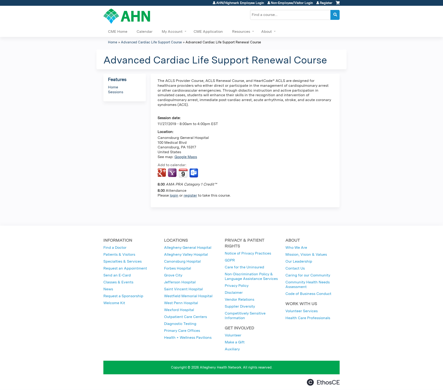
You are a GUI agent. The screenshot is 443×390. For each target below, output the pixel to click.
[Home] (126, 16)
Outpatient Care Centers (185, 317)
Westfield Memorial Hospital (188, 296)
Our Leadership (298, 261)
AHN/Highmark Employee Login (240, 2)
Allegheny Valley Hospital (186, 254)
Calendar (145, 31)
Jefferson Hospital (180, 282)
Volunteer (233, 335)
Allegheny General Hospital (187, 247)
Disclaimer (234, 292)
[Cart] (338, 4)
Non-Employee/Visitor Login (292, 2)
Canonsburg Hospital (182, 261)
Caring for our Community (307, 275)
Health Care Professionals (307, 318)
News (108, 289)
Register (326, 2)
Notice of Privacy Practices (248, 253)
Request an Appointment (125, 268)
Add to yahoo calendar (172, 173)
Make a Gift (235, 342)
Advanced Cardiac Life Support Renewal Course (223, 42)
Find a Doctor (114, 247)
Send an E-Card (117, 275)
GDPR (230, 260)
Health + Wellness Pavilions (188, 337)
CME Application (208, 31)
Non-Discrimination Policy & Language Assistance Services (251, 276)
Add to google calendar (162, 173)
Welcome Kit (114, 303)
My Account (172, 31)
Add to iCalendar (183, 172)
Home (112, 42)
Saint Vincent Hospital (183, 289)
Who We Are (296, 247)
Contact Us (295, 268)
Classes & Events (118, 282)
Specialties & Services (122, 261)
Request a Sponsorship (123, 296)
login (174, 195)
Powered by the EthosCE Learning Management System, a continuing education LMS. (323, 382)
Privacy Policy (236, 285)
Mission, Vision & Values (306, 254)
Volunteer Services (301, 311)
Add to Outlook (194, 173)
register (190, 195)
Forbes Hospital (177, 268)
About (266, 31)
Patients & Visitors (119, 254)
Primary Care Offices (182, 330)
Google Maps (185, 157)
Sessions (115, 92)
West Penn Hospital (181, 303)
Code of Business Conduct (308, 293)
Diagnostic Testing (180, 323)
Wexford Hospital (179, 310)
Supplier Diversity (240, 306)
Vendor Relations (239, 299)
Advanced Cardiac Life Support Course (151, 42)
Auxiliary (232, 349)
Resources (241, 31)
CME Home (117, 31)
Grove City (173, 275)
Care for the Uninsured (244, 267)
